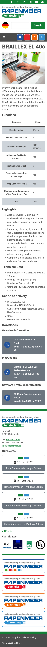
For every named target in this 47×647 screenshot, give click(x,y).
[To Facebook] (11, 2)
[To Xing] (18, 2)
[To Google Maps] (43, 2)
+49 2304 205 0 (13, 439)
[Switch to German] (5, 25)
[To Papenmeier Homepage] (23, 566)
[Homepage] (21, 11)
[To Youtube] (36, 2)
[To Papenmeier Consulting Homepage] (23, 618)
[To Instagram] (30, 2)
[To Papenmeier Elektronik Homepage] (23, 600)
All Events (7, 531)
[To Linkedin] (24, 2)
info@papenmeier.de (11, 446)
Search (38, 25)
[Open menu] (3, 37)
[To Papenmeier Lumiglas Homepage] (23, 583)
